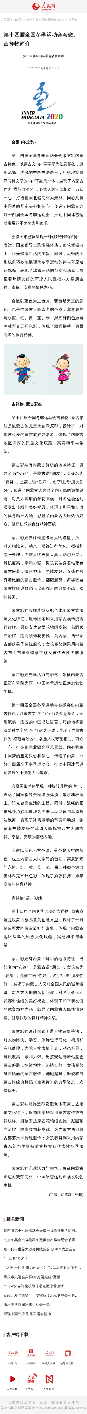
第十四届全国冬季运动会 (43, 20)
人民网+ (30, 1363)
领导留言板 (67, 1363)
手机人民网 (48, 1363)
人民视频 (12, 1389)
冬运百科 (71, 20)
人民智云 (30, 1389)
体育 (18, 20)
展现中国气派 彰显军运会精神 (27, 1314)
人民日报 (12, 1363)
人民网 (5, 20)
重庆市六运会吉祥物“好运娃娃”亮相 (32, 1277)
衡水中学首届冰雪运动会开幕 (27, 1304)
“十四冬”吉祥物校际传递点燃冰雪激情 (34, 1286)
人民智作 (48, 1389)
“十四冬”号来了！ (18, 1258)
